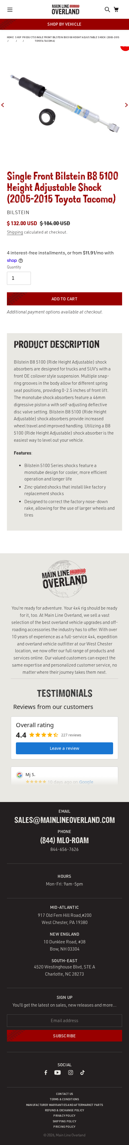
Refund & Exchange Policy (64, 1110)
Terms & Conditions (64, 1099)
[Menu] (11, 9)
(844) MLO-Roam (64, 840)
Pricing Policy (64, 1126)
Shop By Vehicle (64, 24)
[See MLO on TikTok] (82, 1073)
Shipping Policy (64, 1121)
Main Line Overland (71, 1135)
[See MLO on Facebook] (45, 1073)
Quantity (14, 267)
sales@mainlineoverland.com (64, 820)
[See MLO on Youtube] (57, 1073)
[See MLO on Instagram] (70, 1073)
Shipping (15, 231)
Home (10, 37)
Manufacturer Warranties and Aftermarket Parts (64, 1105)
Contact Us (64, 1093)
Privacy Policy (64, 1115)
